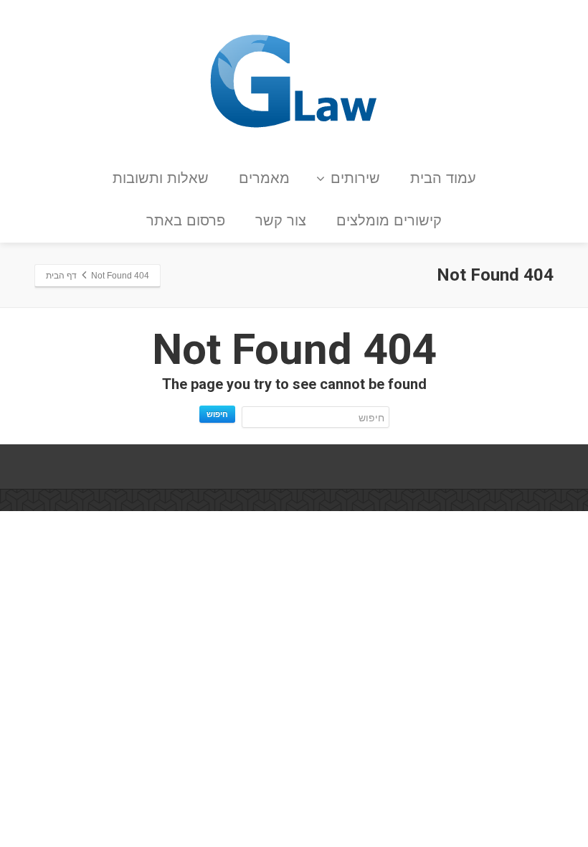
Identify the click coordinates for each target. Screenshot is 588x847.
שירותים (355, 178)
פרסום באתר (185, 220)
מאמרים (264, 178)
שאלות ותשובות (161, 178)
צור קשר (280, 220)
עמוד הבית (443, 178)
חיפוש (217, 413)
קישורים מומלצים (389, 220)
